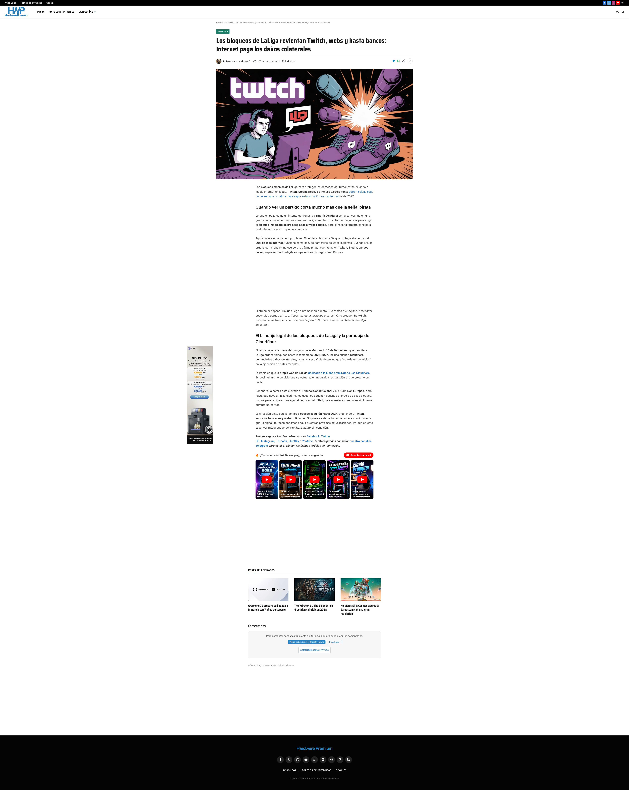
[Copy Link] (403, 61)
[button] (267, 479)
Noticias (229, 22)
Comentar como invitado (314, 650)
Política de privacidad (31, 2)
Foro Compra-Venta (61, 12)
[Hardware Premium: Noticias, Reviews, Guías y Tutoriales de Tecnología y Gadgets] (17, 12)
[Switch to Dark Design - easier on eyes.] (617, 11)
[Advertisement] (314, 282)
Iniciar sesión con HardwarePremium (306, 642)
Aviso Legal (10, 2)
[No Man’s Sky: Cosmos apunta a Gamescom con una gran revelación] (361, 589)
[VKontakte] (222, 250)
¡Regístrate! (334, 642)
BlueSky (293, 441)
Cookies (50, 2)
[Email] (222, 227)
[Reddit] (222, 243)
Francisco (230, 61)
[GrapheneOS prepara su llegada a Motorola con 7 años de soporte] (268, 589)
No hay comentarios (271, 61)
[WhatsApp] (222, 235)
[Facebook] (222, 195)
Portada (219, 22)
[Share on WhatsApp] (398, 61)
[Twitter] (222, 203)
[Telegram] (222, 211)
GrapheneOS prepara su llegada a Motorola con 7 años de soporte (268, 608)
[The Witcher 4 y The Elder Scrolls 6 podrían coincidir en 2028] (314, 589)
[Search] (622, 12)
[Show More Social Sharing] (410, 61)
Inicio (40, 12)
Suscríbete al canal (361, 455)
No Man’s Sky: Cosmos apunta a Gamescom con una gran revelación (360, 610)
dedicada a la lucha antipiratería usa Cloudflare (339, 373)
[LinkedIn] (222, 219)
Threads (281, 441)
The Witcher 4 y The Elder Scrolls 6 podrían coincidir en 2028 (314, 608)
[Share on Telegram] (393, 61)
